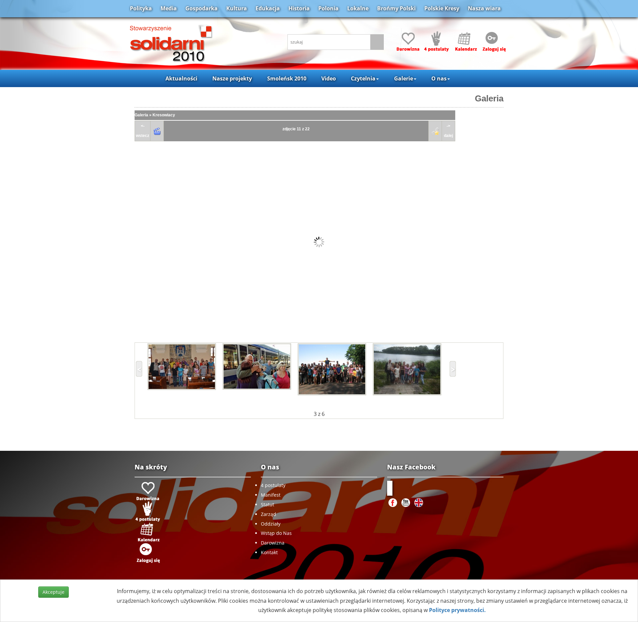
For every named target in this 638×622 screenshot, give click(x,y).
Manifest (270, 495)
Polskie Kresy (441, 8)
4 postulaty (273, 485)
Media (168, 8)
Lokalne (358, 8)
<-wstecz (142, 131)
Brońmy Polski (396, 8)
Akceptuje (53, 592)
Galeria (489, 98)
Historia (299, 8)
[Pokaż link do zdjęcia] (435, 131)
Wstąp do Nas (276, 533)
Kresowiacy (164, 115)
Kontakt (269, 552)
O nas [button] (439, 78)
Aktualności (181, 78)
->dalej (448, 131)
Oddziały (270, 524)
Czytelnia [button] (363, 78)
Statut (267, 504)
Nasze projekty (232, 78)
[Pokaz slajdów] (157, 131)
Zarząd (268, 514)
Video (328, 78)
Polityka (141, 8)
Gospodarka (201, 8)
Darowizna (272, 543)
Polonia (328, 8)
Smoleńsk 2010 (286, 78)
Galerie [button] (403, 78)
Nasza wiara (484, 8)
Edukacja (268, 8)
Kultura (236, 8)
